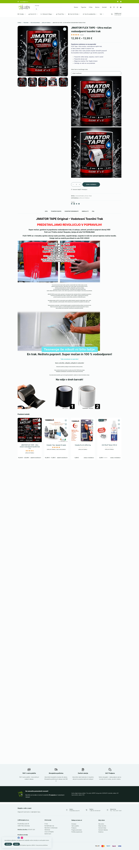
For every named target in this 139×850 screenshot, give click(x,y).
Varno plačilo (75, 826)
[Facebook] (117, 1)
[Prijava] (110, 7)
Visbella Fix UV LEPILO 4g (56, 445)
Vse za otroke (74, 14)
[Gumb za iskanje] (36, 9)
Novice (97, 7)
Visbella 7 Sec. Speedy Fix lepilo (29, 445)
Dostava (74, 824)
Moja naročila (102, 826)
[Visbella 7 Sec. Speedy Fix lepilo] (30, 430)
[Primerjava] (117, 7)
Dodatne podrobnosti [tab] (72, 211)
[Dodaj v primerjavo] (39, 424)
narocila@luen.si (24, 1)
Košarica (100, 832)
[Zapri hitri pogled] (39, 428)
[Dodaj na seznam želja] (39, 420)
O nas (90, 7)
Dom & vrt (33, 14)
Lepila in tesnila (84, 198)
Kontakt (104, 7)
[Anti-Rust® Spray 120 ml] (83, 430)
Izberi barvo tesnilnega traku (79, 69)
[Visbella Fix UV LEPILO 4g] (56, 430)
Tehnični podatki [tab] (56, 211)
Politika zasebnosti (77, 832)
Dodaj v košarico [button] (62, 454)
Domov (76, 7)
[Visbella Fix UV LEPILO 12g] (109, 430)
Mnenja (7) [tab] (85, 211)
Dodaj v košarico (91, 184)
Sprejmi (8, 844)
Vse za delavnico (34, 449)
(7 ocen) (82, 34)
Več (101, 14)
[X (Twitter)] (74, 203)
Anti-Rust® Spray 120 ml (82, 445)
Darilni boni (48, 834)
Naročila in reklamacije (51, 828)
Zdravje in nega (47, 14)
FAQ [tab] (93, 211)
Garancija (47, 829)
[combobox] (48, 5)
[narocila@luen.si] (18, 1)
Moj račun (101, 824)
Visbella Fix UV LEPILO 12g (109, 445)
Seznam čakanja (103, 830)
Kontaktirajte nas (49, 826)
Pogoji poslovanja (77, 830)
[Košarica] (120, 7)
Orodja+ (21, 14)
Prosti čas (61, 14)
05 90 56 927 (118, 14)
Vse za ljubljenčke (90, 14)
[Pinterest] (76, 203)
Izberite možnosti (35, 454)
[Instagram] (120, 1)
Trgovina (83, 7)
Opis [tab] (46, 211)
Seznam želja (102, 828)
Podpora (74, 828)
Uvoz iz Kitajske (49, 832)
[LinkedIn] (79, 203)
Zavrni (16, 844)
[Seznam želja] (114, 7)
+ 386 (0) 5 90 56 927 (94, 810)
